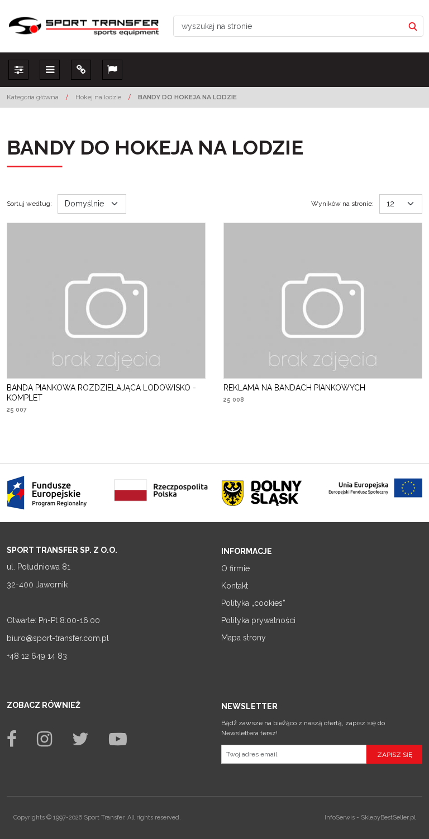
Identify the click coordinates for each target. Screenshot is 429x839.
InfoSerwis (340, 817)
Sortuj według (29, 204)
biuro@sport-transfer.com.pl (58, 638)
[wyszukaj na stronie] (413, 26)
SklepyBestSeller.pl (388, 817)
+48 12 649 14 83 (37, 656)
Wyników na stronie (342, 204)
